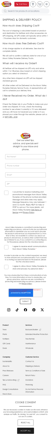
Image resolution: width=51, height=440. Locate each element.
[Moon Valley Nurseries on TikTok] (18, 310)
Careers (6, 375)
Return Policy (30, 375)
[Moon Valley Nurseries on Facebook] (26, 310)
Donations (29, 380)
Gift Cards (6, 344)
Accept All (25, 431)
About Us (6, 366)
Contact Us (30, 361)
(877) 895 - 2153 (11, 117)
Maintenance (31, 344)
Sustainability (7, 361)
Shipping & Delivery (33, 366)
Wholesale (29, 348)
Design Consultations (10, 389)
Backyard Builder (32, 330)
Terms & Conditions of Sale (35, 371)
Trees (5, 330)
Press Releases (8, 371)
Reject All (25, 423)
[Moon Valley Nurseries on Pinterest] (34, 310)
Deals (5, 348)
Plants (5, 334)
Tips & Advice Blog (9, 380)
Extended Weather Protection (37, 334)
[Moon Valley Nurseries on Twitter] (43, 310)
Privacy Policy (28, 212)
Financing (29, 385)
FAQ (4, 385)
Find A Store (7, 394)
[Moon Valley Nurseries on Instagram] (9, 310)
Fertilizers (6, 339)
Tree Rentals (30, 339)
